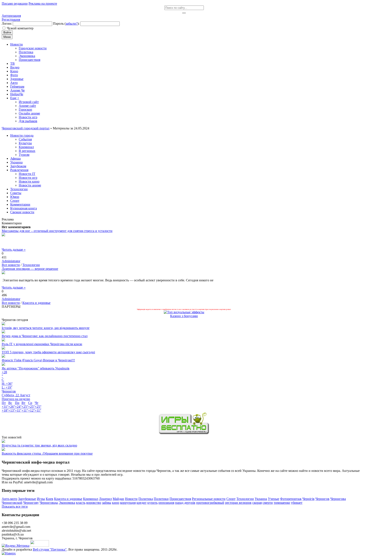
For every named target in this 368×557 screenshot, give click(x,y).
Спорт (231, 499)
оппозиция (166, 502)
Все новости (11, 265)
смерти (268, 502)
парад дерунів (185, 502)
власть (80, 502)
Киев (49, 499)
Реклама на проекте (43, 3)
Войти (7, 32)
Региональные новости (209, 499)
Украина (261, 499)
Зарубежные (27, 499)
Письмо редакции (15, 3)
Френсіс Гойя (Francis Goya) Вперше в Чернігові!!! (38, 360)
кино (115, 502)
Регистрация (11, 19)
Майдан (118, 499)
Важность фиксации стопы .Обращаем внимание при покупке (47, 453)
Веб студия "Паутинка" (50, 549)
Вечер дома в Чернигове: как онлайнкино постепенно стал (45, 336)
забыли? (72, 23)
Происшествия (180, 499)
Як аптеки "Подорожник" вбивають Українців (35, 368)
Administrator (11, 261)
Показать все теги (15, 506)
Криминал (90, 499)
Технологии (31, 265)
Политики (161, 499)
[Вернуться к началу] (9, 553)
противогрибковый (210, 502)
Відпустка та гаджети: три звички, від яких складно (39, 445)
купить (152, 502)
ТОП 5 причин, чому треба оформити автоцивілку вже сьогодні (48, 352)
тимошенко (282, 502)
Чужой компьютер (20, 28)
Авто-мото (9, 499)
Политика (145, 499)
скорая (257, 502)
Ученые (273, 499)
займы (106, 502)
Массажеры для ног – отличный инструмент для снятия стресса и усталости (57, 231)
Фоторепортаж (291, 499)
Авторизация (11, 15)
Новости (131, 499)
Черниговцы (49, 502)
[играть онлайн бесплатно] (184, 433)
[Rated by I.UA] (39, 545)
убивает (296, 502)
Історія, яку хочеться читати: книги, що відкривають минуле (45, 328)
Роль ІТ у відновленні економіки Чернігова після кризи (42, 344)
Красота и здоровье (36, 303)
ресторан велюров (238, 502)
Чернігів (308, 499)
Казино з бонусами (184, 316)
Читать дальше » (14, 249)
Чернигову (31, 502)
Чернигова (338, 499)
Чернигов (322, 499)
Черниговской (12, 502)
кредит (142, 502)
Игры (41, 499)
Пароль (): (66, 23)
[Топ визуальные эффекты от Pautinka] (184, 312)
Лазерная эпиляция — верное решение (30, 269)
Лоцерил (105, 499)
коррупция (128, 502)
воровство (93, 502)
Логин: (7, 23)
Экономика (67, 502)
